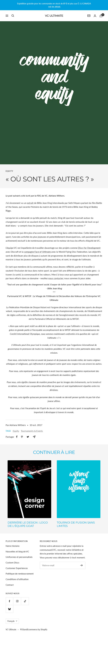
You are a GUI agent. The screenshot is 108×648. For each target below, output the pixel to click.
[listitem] (16, 437)
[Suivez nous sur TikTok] (25, 601)
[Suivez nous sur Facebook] (9, 601)
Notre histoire (12, 545)
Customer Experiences (17, 568)
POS (22, 629)
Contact (10, 584)
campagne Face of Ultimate (37, 251)
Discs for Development (89, 247)
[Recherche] (13, 15)
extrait (30, 203)
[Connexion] (95, 16)
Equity (9, 171)
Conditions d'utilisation (17, 579)
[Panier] (101, 15)
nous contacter (55, 278)
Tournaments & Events (32, 431)
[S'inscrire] (81, 565)
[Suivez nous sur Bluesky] (9, 609)
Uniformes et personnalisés (19, 557)
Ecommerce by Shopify (37, 629)
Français (10, 621)
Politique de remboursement (20, 573)
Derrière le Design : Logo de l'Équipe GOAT (28, 524)
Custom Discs (12, 562)
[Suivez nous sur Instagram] (17, 601)
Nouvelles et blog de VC (17, 551)
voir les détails (54, 6)
